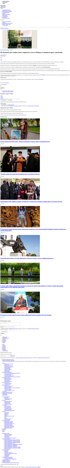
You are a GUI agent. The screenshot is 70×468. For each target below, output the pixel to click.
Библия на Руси (7, 370)
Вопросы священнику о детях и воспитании (12, 387)
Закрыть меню (3, 6)
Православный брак (8, 409)
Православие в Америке (9, 421)
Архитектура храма (8, 383)
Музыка (6, 415)
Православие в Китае (8, 427)
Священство (7, 456)
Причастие (6, 451)
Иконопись (6, 414)
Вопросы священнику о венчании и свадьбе (12, 440)
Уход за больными (8, 406)
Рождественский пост (8, 434)
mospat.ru (7, 82)
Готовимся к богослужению (7, 457)
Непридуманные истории (6, 10)
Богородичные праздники (9, 375)
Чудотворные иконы (8, 381)
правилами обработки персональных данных (24, 357)
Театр (5, 417)
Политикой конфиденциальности (33, 105)
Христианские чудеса (8, 398)
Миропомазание (7, 454)
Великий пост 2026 (8, 435)
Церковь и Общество (6, 461)
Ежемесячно (10, 100)
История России (7, 403)
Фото (3, 430)
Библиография (7, 371)
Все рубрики (4, 17)
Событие (11, 49)
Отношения (4, 391)
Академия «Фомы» (5, 12)
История (3, 400)
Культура (4, 411)
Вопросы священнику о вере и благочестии (12, 439)
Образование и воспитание (7, 393)
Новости (3, 13)
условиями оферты (10, 104)
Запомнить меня (4, 331)
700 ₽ (1, 95)
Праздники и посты (5, 433)
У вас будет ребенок (8, 389)
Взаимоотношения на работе (10, 410)
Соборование (7, 455)
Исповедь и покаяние (8, 452)
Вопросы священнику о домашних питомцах (12, 442)
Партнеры (4, 349)
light (1, 55)
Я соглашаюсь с (8, 104)
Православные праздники (7, 372)
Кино (5, 416)
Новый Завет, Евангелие (9, 363)
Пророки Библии (8, 367)
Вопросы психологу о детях (9, 390)
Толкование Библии (8, 369)
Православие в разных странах (7, 90)
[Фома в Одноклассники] (5, 337)
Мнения (3, 429)
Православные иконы (6, 377)
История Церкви (7, 402)
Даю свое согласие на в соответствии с (20, 105)
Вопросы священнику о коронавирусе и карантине (13, 444)
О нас (3, 344)
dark (2, 55)
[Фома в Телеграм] (4, 338)
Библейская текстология (9, 366)
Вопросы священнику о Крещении (11, 446)
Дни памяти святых (8, 374)
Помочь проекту (3, 103)
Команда (3, 347)
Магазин (3, 345)
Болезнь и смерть (8, 405)
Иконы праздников (8, 379)
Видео (3, 431)
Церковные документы (6, 460)
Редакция (4, 84)
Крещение (6, 450)
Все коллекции (5, 25)
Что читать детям (8, 388)
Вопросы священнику (6, 14)
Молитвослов (4, 15)
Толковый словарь (8, 418)
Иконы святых (7, 380)
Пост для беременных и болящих (10, 437)
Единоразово (4, 100)
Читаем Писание (7, 368)
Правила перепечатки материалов (8, 360)
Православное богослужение (7, 23)
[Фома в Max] (3, 342)
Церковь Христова (5, 459)
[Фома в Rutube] (4, 341)
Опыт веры (6, 397)
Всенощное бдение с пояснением (10, 458)
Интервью (4, 428)
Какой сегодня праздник (6, 21)
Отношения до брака (8, 408)
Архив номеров (5, 350)
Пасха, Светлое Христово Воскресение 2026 (12, 373)
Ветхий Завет (7, 364)
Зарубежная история (8, 404)
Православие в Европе (8, 425)
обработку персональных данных (15, 105)
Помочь (4, 5)
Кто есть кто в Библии (8, 365)
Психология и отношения (6, 11)
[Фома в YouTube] (4, 340)
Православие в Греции (8, 424)
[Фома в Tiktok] (3, 339)
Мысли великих (7, 419)
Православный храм (6, 382)
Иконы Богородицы (8, 378)
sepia (4, 55)
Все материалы (5, 16)
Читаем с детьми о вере (6, 24)
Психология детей (8, 386)
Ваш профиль (5, 2)
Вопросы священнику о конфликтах (11, 445)
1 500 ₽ (1, 96)
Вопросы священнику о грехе (10, 443)
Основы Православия (6, 9)
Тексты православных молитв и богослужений (10, 462)
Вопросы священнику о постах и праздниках (12, 376)
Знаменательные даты (8, 401)
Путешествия (4, 394)
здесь (25, 101)
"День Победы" (41, 79)
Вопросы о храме (8, 448)
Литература (7, 413)
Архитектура (7, 412)
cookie (12, 361)
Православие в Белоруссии (9, 423)
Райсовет (4, 22)
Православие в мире (6, 420)
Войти (7, 28)
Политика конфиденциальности (8, 359)
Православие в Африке (9, 422)
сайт (51, 63)
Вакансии (4, 348)
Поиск (4, 3)
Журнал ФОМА (3, 49)
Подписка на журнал (6, 18)
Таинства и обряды (5, 449)
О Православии (7, 399)
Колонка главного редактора (7, 392)
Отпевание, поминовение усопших (11, 453)
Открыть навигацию (6, 1)
